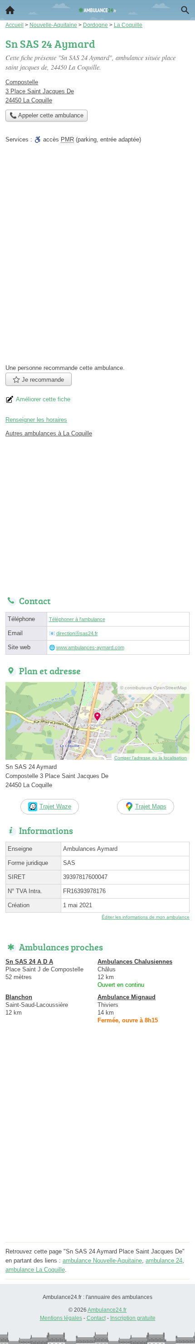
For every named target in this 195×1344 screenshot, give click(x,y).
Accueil (10, 10)
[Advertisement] (97, 256)
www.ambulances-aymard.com (90, 647)
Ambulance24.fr (107, 1310)
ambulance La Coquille (35, 1269)
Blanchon (18, 997)
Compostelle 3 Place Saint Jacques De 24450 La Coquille (39, 91)
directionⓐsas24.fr (77, 633)
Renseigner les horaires (36, 419)
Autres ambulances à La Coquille (48, 433)
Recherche (185, 10)
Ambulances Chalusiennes (135, 961)
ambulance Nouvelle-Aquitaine (102, 1260)
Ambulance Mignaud (127, 997)
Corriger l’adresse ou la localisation (150, 757)
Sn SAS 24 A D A (29, 961)
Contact (96, 1318)
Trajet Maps (150, 806)
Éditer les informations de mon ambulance (146, 917)
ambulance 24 (164, 1260)
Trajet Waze (55, 806)
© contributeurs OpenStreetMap (153, 687)
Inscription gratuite (133, 1318)
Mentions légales (61, 1318)
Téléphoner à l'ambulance (77, 619)
